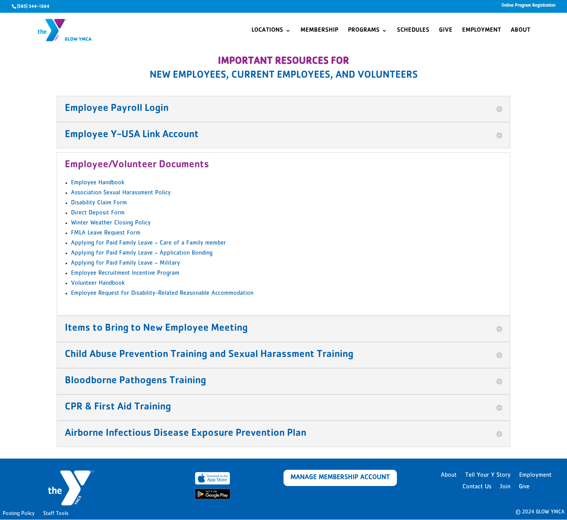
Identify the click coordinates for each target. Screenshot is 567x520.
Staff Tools (55, 514)
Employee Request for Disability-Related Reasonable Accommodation (162, 294)
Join (505, 487)
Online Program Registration (528, 5)
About (520, 31)
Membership (319, 31)
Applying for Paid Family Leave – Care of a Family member (148, 243)
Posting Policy (19, 514)
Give (445, 31)
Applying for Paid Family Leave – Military (125, 263)
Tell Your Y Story (488, 476)
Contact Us (476, 487)
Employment (481, 31)
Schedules (413, 31)
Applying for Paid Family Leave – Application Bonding (142, 253)
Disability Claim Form (99, 203)
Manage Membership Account (340, 477)
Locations (267, 31)
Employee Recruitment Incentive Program (125, 273)
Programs (364, 31)
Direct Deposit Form (98, 213)
